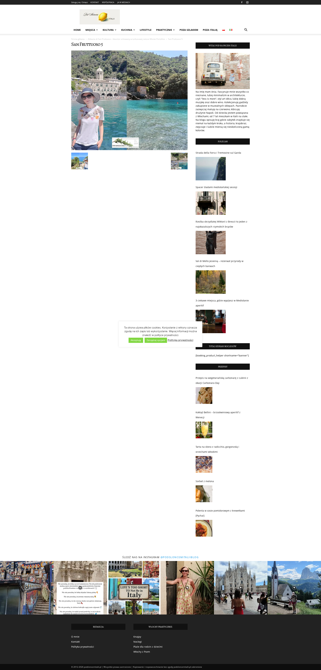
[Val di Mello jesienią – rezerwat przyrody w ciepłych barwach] (211, 282)
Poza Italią (210, 29)
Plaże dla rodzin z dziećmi (148, 646)
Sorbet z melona (205, 481)
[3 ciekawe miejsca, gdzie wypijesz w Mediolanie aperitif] (211, 321)
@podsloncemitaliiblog (179, 557)
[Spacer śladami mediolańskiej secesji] (211, 203)
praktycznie (164, 29)
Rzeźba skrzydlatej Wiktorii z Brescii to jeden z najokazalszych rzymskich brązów (221, 224)
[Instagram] (247, 2)
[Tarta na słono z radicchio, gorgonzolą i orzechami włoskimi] (204, 465)
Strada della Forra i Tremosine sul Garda (218, 152)
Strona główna (78, 39)
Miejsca (90, 29)
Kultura (108, 29)
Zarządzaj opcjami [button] (156, 340)
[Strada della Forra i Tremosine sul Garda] (211, 168)
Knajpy (137, 636)
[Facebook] (241, 2)
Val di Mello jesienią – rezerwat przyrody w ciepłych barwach (219, 263)
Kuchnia (126, 29)
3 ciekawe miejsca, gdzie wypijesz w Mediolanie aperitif (222, 303)
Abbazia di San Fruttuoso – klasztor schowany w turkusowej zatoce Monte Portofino (126, 39)
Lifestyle (145, 29)
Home (77, 29)
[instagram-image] (27, 588)
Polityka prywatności (82, 646)
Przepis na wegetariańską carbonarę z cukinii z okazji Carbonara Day (222, 380)
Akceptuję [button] (136, 340)
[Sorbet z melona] (204, 494)
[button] (246, 30)
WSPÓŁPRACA (108, 2)
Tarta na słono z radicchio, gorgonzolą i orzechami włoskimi (217, 449)
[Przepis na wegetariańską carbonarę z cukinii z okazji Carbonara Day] (204, 396)
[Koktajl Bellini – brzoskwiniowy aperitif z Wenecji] (204, 431)
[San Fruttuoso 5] (129, 149)
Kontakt (75, 641)
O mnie (75, 636)
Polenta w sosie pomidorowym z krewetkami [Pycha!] (220, 513)
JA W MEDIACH (123, 2)
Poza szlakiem (189, 29)
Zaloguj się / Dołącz (79, 2)
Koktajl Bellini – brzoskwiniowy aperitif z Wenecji (218, 415)
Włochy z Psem (141, 651)
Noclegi (137, 641)
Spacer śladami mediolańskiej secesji (216, 187)
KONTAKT (94, 2)
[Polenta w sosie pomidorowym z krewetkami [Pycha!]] (204, 529)
